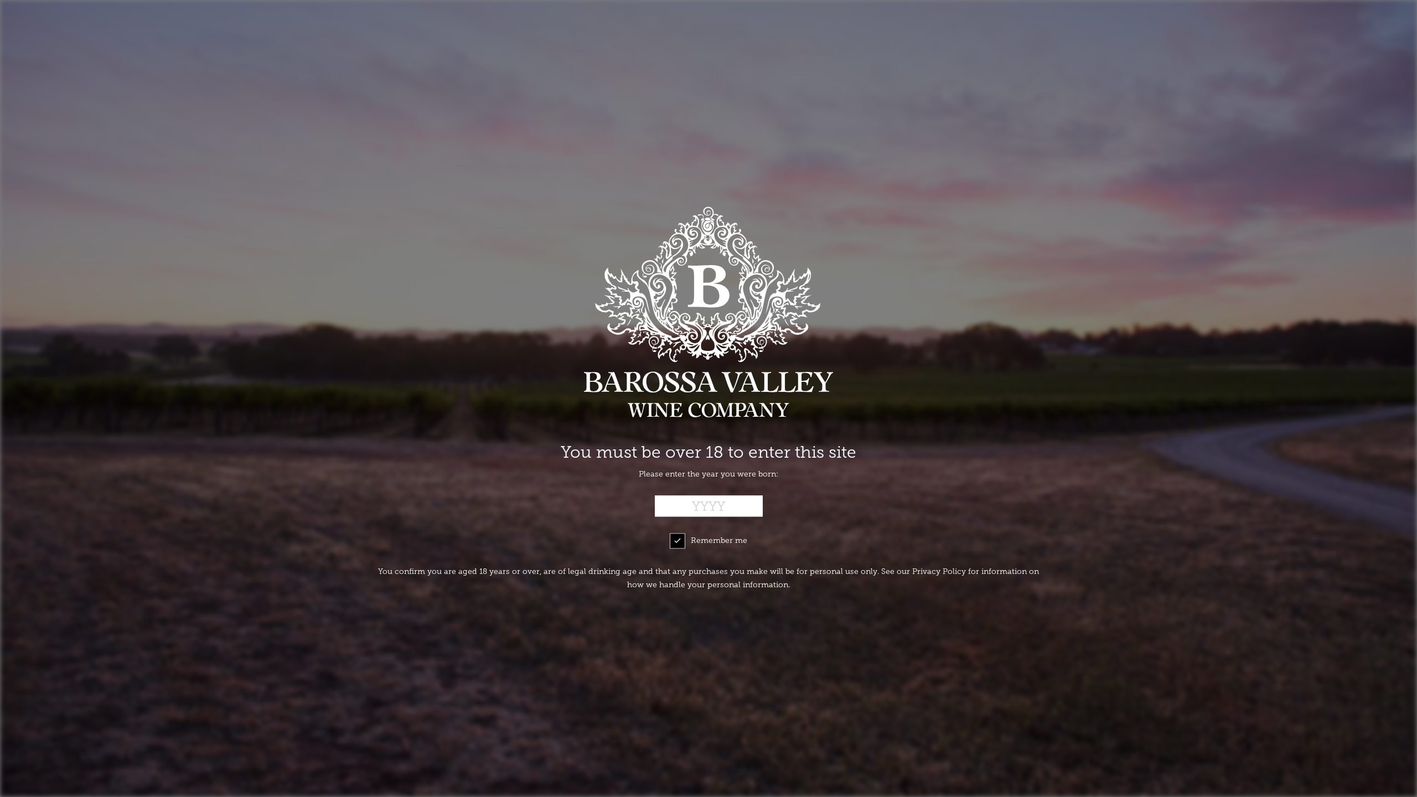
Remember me (719, 541)
